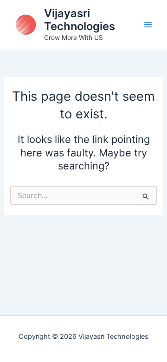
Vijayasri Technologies (79, 19)
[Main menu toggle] (148, 24)
